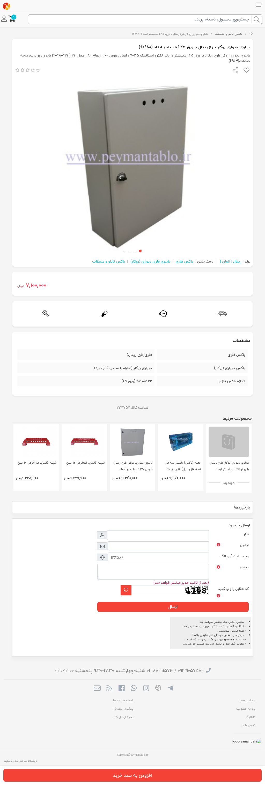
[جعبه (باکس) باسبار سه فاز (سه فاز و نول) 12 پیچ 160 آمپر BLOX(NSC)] (180, 442)
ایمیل (244, 545)
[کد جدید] (126, 590)
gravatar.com (233, 639)
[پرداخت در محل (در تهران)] (103, 313)
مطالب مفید (247, 700)
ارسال (173, 606)
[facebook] (121, 688)
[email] (97, 688)
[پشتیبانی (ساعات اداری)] (161, 313)
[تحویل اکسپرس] (220, 313)
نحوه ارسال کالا (123, 717)
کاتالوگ (250, 717)
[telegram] (170, 688)
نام (246, 534)
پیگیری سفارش (123, 708)
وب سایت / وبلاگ (234, 556)
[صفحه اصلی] (251, 33)
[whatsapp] (133, 688)
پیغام (244, 567)
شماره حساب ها (123, 700)
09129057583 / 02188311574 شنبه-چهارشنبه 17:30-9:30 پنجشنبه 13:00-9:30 (129, 671)
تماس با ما (248, 725)
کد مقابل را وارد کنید (233, 588)
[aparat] (158, 688)
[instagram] (146, 688)
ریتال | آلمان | (230, 261)
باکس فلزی (184, 261)
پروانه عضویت (245, 708)
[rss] (109, 688)
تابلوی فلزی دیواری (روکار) (150, 261)
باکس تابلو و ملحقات (228, 33)
